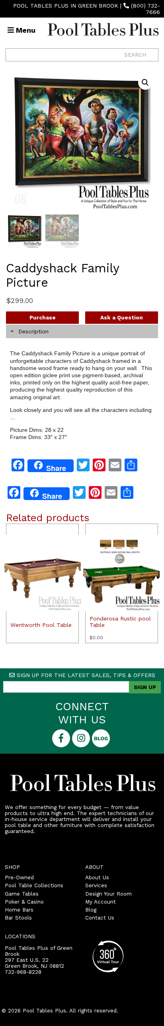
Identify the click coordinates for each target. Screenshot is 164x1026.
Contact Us (99, 918)
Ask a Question (121, 318)
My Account (100, 902)
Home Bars (19, 910)
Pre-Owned (19, 877)
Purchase (42, 318)
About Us (97, 877)
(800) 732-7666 (145, 8)
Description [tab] (33, 331)
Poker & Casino (24, 902)
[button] (145, 82)
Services (96, 885)
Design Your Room (108, 894)
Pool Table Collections (34, 885)
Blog (90, 910)
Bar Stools (18, 918)
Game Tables (22, 894)
